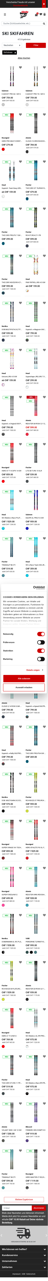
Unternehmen (9, 1261)
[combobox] (24, 23)
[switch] (41, 642)
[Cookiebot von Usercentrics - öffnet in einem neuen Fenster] (34, 588)
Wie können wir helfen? (14, 1249)
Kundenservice (10, 1255)
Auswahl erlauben (24, 687)
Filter (36, 45)
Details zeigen (33, 670)
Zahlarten (7, 1267)
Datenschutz (30, 1274)
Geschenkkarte (20, 5)
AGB (23, 1274)
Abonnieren (39, 1208)
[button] (44, 14)
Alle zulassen (24, 678)
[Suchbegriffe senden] (45, 23)
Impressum (16, 1274)
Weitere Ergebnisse (24, 1199)
